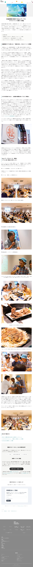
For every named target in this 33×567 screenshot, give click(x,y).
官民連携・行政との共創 (16, 527)
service (10, 526)
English (24, 532)
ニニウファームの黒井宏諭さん (9, 116)
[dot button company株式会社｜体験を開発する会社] (2, 1)
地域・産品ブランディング (28, 527)
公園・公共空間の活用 (22, 527)
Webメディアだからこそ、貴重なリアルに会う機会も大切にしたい (13, 39)
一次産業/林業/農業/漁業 (16, 454)
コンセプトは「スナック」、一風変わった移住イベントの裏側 (12, 438)
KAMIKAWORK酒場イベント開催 (7, 440)
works (4, 529)
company (16, 529)
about (4, 526)
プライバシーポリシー (16, 564)
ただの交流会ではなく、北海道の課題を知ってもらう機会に (12, 38)
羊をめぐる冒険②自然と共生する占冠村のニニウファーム (12, 437)
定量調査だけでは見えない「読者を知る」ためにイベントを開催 (13, 36)
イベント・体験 (8, 454)
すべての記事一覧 (24, 454)
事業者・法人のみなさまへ (14, 471)
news (10, 529)
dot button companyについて (8, 473)
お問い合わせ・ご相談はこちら (16, 468)
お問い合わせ (28, 529)
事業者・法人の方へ (22, 530)
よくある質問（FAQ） (25, 473)
